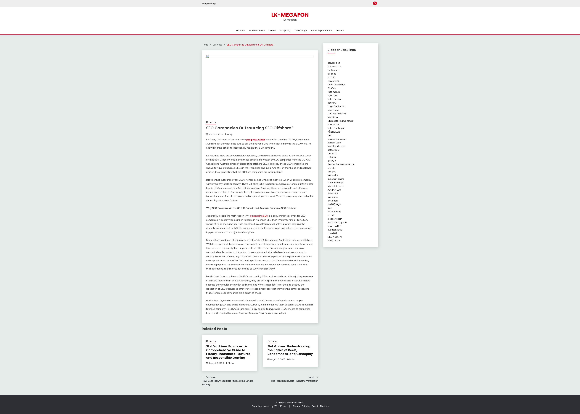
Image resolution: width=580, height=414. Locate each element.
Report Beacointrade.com (341, 164)
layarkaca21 (334, 66)
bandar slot (334, 62)
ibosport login (335, 218)
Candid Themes (320, 406)
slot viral (332, 153)
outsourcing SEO (259, 215)
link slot (332, 171)
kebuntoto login (336, 182)
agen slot (333, 95)
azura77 (332, 102)
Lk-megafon (290, 15)
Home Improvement (321, 30)
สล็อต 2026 (334, 131)
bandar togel (334, 142)
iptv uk (331, 215)
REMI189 (333, 193)
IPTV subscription (337, 222)
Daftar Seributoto (337, 113)
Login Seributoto (336, 106)
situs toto (333, 117)
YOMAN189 (334, 189)
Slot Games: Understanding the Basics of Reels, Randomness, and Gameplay (290, 350)
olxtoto (331, 77)
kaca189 (332, 233)
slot (330, 135)
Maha (231, 363)
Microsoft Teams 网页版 (341, 120)
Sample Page (209, 3)
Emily (229, 134)
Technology (300, 30)
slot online (333, 175)
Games (272, 30)
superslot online (336, 178)
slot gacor (333, 196)
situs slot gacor (336, 186)
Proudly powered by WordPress (269, 406)
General (340, 30)
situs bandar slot (336, 146)
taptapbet (333, 69)
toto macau (334, 91)
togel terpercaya (336, 84)
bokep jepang (335, 99)
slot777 (332, 160)
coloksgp (332, 157)
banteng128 (334, 225)
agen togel (333, 109)
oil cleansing (334, 211)
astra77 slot (334, 240)
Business (240, 30)
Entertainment (257, 30)
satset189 (333, 149)
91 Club (332, 88)
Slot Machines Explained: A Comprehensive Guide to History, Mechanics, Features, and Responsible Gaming (228, 352)
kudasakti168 (335, 229)
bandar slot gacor (337, 138)
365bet (332, 73)
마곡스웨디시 (335, 236)
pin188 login (334, 204)
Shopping (285, 30)
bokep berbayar (336, 128)
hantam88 (333, 80)
